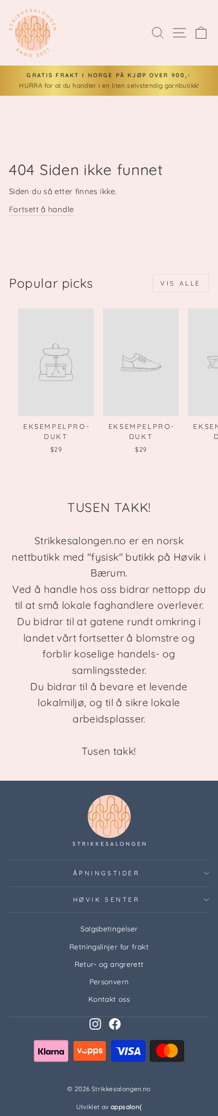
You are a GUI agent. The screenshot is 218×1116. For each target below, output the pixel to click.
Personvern (109, 981)
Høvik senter (106, 899)
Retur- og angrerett (109, 963)
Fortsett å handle (41, 209)
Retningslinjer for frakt (109, 946)
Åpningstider (106, 873)
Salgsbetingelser (109, 928)
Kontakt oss (109, 998)
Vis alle (180, 283)
